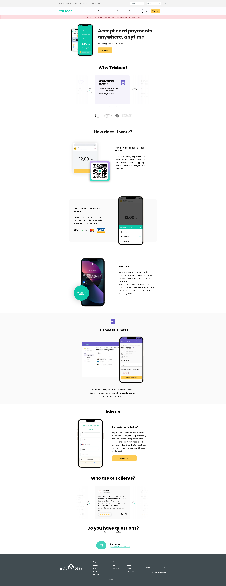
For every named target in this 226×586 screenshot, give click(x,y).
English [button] (149, 3)
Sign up (155, 11)
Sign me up (124, 458)
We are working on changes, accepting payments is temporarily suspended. (113, 17)
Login (146, 11)
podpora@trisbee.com (120, 547)
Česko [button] (133, 3)
